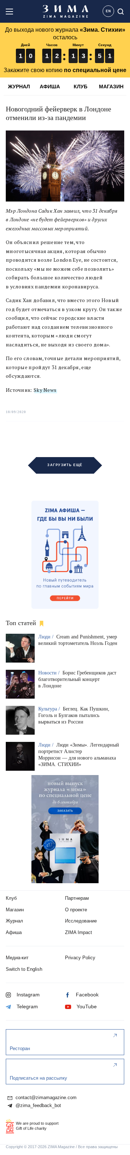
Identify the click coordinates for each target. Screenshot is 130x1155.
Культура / (49, 709)
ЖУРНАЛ (19, 86)
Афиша (14, 932)
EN (108, 11)
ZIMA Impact (78, 932)
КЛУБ (80, 86)
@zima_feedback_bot (37, 1105)
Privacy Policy (80, 957)
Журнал (14, 921)
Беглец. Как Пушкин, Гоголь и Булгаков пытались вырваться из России (73, 715)
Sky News (45, 389)
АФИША (50, 86)
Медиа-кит (17, 957)
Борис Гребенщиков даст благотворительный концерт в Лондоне (77, 679)
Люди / (46, 637)
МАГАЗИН (111, 86)
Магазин (15, 909)
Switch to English (24, 969)
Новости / (49, 673)
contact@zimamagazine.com (45, 1097)
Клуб (11, 898)
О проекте (76, 909)
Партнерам (77, 898)
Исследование (81, 921)
